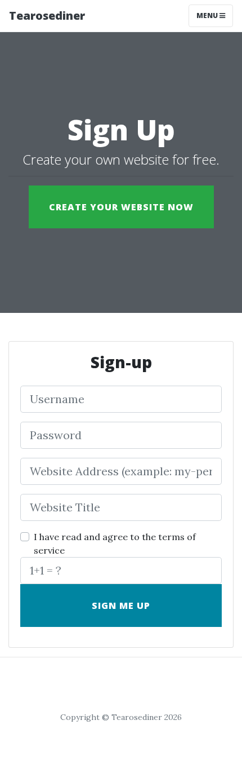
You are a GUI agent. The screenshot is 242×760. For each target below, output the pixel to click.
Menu (207, 15)
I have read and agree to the (115, 543)
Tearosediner (47, 15)
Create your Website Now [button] (121, 207)
